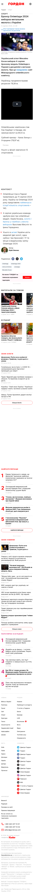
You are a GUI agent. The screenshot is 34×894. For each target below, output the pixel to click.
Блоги (19, 711)
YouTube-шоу (21, 735)
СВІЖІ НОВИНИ (8, 540)
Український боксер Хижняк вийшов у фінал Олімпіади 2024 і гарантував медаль (10, 309)
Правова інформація (8, 810)
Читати (27, 277)
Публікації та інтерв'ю (24, 705)
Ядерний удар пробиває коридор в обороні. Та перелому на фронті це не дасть (16, 379)
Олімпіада (5, 263)
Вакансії (4, 800)
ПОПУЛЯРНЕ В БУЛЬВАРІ (12, 634)
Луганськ (4, 770)
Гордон (3, 10)
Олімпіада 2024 (15, 263)
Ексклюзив (20, 721)
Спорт (10, 10)
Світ (2, 711)
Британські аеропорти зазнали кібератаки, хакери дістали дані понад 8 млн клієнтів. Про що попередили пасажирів (17, 601)
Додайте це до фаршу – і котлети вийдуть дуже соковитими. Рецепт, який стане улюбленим (18, 651)
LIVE (18, 718)
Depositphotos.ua (6, 855)
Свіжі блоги (7, 354)
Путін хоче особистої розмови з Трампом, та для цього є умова (14, 359)
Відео (19, 728)
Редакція (4, 804)
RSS (21, 782)
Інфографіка (5, 731)
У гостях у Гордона (23, 708)
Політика (4, 705)
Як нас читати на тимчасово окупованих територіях (9, 816)
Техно (3, 721)
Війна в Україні (6, 701)
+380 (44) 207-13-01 (12, 824)
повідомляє (21, 70)
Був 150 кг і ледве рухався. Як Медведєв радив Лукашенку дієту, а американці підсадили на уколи (19, 672)
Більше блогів (16, 402)
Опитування (21, 731)
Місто (3, 743)
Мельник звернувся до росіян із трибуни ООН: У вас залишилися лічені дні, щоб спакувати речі (18, 509)
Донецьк (4, 757)
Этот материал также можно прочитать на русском (14, 29)
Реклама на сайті (7, 807)
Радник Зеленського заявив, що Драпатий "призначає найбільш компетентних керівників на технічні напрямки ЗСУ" (19, 477)
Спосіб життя (5, 725)
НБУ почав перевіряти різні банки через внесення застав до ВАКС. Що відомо (16, 593)
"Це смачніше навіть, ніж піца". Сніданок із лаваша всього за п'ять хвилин (19, 662)
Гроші (3, 708)
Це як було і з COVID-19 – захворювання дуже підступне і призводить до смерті (16, 369)
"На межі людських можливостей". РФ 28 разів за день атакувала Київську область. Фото (16, 568)
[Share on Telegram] (21, 259)
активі (14, 232)
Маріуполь (4, 767)
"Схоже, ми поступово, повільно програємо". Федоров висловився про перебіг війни (19, 499)
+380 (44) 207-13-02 (12, 827)
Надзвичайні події (7, 728)
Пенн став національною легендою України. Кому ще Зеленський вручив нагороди (18, 684)
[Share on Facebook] (13, 259)
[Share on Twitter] (17, 259)
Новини (3, 697)
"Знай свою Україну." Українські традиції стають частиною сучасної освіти (17, 388)
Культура (4, 718)
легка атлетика (7, 267)
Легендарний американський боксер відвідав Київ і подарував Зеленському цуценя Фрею (18, 488)
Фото (18, 725)
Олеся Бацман (25, 772)
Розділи (19, 697)
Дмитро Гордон (25, 747)
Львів (3, 750)
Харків (3, 760)
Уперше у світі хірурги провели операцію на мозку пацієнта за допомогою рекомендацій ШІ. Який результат (16, 558)
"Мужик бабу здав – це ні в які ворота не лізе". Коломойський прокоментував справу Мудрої (16, 578)
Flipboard (23, 779)
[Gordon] (16, 4)
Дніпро (3, 764)
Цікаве (3, 735)
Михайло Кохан (7, 270)
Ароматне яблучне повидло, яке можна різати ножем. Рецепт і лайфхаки (11, 338)
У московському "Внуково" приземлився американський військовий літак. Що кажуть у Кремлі (17, 520)
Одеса (3, 754)
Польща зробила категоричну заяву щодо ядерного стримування (16, 623)
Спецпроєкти (21, 738)
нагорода (17, 267)
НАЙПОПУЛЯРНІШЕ (9, 469)
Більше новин (17, 629)
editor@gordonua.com (13, 830)
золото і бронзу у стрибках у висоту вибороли (17, 222)
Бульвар (5, 320)
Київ (2, 747)
